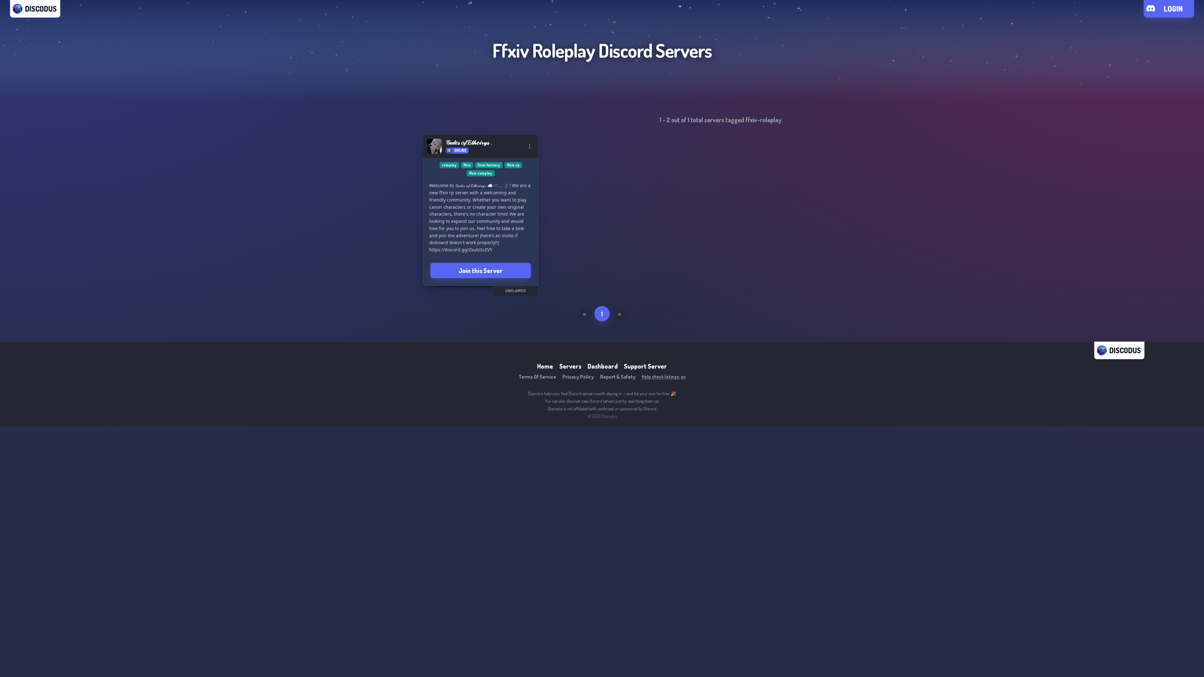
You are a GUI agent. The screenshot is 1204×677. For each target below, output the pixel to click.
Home (545, 366)
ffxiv (467, 165)
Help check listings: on (664, 376)
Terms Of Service (537, 377)
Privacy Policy (578, 377)
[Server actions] (530, 146)
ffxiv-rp (513, 165)
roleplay (449, 165)
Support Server (645, 366)
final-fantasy (489, 165)
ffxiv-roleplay (480, 173)
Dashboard (603, 366)
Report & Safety (618, 377)
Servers (570, 366)
